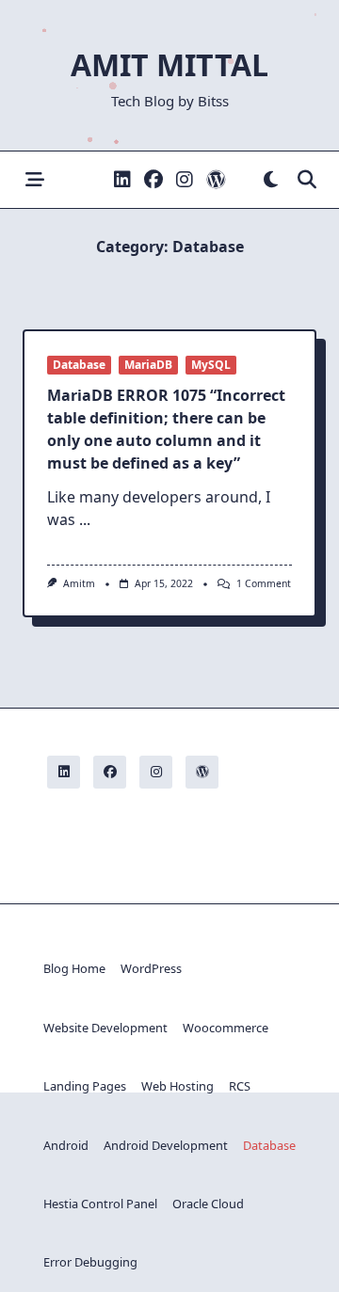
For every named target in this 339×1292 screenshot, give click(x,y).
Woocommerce (225, 1027)
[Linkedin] (122, 180)
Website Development (105, 1027)
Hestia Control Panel (100, 1203)
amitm (79, 583)
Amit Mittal (169, 64)
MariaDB (148, 365)
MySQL (211, 365)
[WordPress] (215, 180)
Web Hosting (177, 1085)
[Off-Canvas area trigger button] (34, 180)
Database (79, 365)
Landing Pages (84, 1085)
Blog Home (74, 968)
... (84, 519)
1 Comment (263, 583)
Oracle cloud (208, 1203)
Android (66, 1145)
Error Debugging (90, 1261)
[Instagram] (184, 180)
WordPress (151, 968)
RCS (239, 1085)
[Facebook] (153, 180)
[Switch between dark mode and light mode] (270, 180)
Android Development (166, 1145)
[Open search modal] (307, 180)
